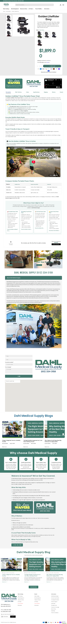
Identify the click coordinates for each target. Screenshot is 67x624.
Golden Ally (49, 184)
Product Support (54, 601)
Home (4, 11)
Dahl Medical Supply (54, 596)
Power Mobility (38, 8)
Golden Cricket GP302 (34, 184)
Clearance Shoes (23, 8)
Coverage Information (55, 599)
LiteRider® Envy (17, 184)
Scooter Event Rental (55, 597)
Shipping (39, 60)
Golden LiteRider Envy (15, 11)
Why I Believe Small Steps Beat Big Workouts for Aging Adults (55, 575)
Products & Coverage (55, 607)
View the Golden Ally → (39, 228)
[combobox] (34, 5)
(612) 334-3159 (21, 0)
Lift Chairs (30, 8)
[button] (63, 5)
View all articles (33, 587)
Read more (4, 581)
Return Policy (53, 609)
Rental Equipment (15, 8)
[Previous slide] (4, 434)
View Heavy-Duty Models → (54, 230)
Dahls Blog (53, 610)
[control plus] (41, 66)
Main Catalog (6, 8)
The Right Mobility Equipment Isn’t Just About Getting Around (32, 575)
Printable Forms (54, 605)
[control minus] (37, 66)
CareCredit (53, 603)
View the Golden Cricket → (26, 229)
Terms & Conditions (54, 612)
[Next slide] (63, 434)
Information (46, 8)
